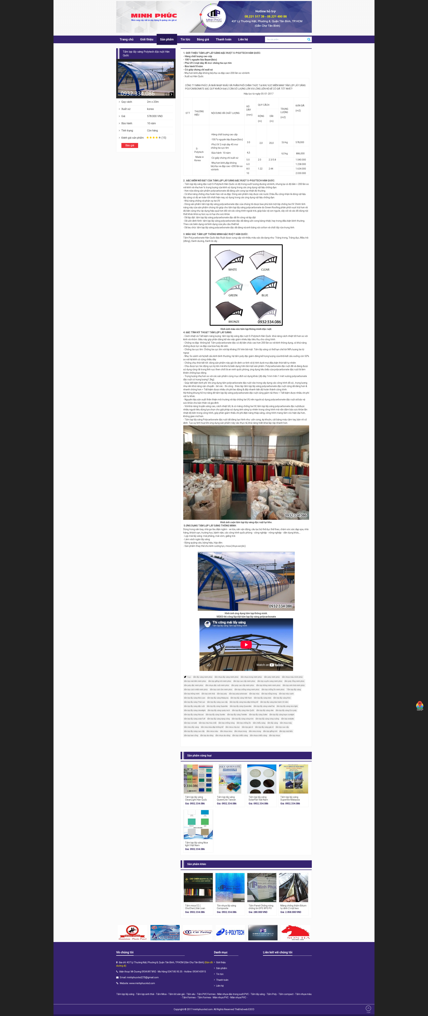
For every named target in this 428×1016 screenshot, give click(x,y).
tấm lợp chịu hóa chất (207, 723)
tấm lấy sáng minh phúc (202, 677)
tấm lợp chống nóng (227, 723)
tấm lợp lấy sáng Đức (282, 698)
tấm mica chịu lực (233, 727)
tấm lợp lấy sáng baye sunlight (282, 715)
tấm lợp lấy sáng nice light (287, 706)
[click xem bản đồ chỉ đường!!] (420, 706)
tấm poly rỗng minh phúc (294, 681)
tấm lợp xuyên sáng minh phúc (269, 681)
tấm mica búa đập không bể (212, 727)
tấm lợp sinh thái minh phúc (294, 685)
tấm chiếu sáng (259, 723)
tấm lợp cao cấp (282, 727)
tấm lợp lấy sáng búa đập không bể (244, 702)
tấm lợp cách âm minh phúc (221, 689)
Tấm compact (286, 994)
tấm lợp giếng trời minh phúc (219, 681)
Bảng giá (203, 39)
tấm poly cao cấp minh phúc (242, 685)
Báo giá (129, 145)
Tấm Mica (161, 994)
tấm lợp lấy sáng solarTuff (194, 719)
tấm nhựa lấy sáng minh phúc (227, 677)
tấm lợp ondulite (287, 719)
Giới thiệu (146, 39)
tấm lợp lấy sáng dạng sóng (218, 719)
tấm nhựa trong (240, 731)
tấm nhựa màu (286, 723)
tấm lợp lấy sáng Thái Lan (194, 702)
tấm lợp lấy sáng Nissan (194, 715)
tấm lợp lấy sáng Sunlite (215, 715)
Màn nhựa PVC (221, 997)
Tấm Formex (189, 997)
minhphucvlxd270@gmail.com (143, 977)
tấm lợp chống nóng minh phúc (247, 689)
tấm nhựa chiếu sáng (258, 735)
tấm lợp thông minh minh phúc (268, 685)
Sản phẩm (167, 39)
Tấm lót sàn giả (176, 994)
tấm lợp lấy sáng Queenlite (240, 706)
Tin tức (185, 39)
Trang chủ (126, 39)
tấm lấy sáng (273, 723)
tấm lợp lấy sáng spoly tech (219, 710)
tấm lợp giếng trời (270, 731)
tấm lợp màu (254, 694)
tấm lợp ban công (191, 735)
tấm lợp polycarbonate (238, 694)
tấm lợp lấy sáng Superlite (217, 706)
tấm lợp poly (222, 694)
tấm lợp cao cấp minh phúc (244, 681)
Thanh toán (223, 39)
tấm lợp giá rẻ (247, 727)
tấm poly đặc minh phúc (193, 685)
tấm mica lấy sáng (191, 727)
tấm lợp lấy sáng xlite (265, 710)
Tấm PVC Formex (206, 994)
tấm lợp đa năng (206, 735)
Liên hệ (243, 39)
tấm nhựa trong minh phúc (251, 677)
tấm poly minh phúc (272, 677)
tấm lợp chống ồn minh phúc (273, 689)
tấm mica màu (212, 731)
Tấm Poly (272, 994)
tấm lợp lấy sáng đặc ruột (194, 706)
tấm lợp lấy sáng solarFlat (264, 706)
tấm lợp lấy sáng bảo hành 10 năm (274, 702)
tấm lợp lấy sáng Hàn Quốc (243, 710)
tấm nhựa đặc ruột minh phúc (217, 685)
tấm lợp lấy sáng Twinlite (237, 715)
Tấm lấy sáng (258, 994)
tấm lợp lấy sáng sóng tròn (242, 719)
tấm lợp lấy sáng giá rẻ (264, 727)
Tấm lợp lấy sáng (294, 689)
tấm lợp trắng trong (269, 694)
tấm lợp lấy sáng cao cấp (217, 702)
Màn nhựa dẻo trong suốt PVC (233, 994)
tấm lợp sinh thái (208, 694)
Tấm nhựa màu (303, 994)
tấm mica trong (255, 731)
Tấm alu (190, 994)
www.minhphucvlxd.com (142, 983)
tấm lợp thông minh (191, 694)
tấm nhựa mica (226, 731)
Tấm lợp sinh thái (145, 994)
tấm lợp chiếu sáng (240, 735)
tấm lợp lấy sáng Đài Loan (194, 698)
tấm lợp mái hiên (286, 731)
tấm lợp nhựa (274, 735)
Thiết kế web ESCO (244, 1009)
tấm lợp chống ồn (244, 723)
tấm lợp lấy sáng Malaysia (217, 698)
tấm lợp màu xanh (286, 694)
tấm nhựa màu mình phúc (292, 677)
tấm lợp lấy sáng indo (262, 698)
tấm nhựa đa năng (223, 735)
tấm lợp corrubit (190, 723)
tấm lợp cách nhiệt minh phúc (196, 689)
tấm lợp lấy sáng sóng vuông (267, 719)
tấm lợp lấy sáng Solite (258, 715)
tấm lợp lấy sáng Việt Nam (241, 698)
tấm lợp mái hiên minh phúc (195, 681)
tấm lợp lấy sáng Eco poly (286, 710)
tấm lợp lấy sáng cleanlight (194, 710)
